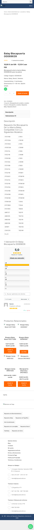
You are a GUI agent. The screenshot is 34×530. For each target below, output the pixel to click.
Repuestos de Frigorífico (22, 418)
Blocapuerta (12, 104)
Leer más (24, 352)
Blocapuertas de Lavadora (17, 103)
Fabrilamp (6, 430)
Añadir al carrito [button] (10, 351)
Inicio (5, 12)
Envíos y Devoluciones (14, 453)
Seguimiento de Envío (14, 450)
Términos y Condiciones (15, 460)
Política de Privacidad (14, 457)
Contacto (10, 445)
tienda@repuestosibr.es (19, 478)
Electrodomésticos (13, 12)
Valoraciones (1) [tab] (10, 116)
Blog (9, 443)
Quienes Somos (12, 441)
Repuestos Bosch (11, 106)
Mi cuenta (10, 448)
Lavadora (23, 12)
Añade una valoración (17, 258)
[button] (30, 526)
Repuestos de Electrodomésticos (12, 413)
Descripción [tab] (9, 112)
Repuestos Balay (8, 418)
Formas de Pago (12, 455)
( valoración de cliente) (18, 60)
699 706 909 (15, 507)
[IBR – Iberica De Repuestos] (4, 6)
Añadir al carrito (22, 93)
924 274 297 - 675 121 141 (19, 475)
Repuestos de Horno (17, 430)
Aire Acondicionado (9, 422)
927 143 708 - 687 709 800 (20, 491)
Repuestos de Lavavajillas (11, 426)
